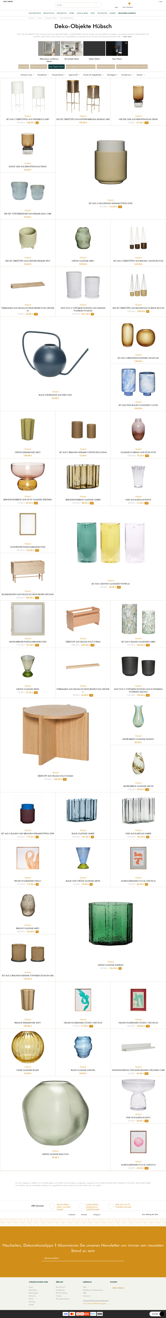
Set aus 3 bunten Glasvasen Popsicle (110, 584)
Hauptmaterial (57, 75)
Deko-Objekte (23, 67)
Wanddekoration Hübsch (106, 67)
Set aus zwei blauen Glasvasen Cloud (138, 405)
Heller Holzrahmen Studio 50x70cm (83, 1023)
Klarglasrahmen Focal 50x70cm (138, 881)
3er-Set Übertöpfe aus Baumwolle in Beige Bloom (138, 308)
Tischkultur (102, 13)
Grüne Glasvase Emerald (111, 965)
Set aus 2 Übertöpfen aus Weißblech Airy (27, 119)
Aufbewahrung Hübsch (39, 67)
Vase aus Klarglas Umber (138, 833)
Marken (113, 13)
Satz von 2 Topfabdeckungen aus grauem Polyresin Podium (83, 309)
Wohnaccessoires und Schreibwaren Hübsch (132, 67)
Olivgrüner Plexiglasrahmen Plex (27, 547)
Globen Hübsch (94, 59)
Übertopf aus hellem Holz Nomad (55, 776)
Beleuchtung (48, 13)
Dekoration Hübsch (51, 18)
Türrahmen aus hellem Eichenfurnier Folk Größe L (82, 690)
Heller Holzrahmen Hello (27, 881)
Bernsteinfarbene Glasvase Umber (83, 499)
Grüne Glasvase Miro (83, 261)
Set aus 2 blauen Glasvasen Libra (138, 642)
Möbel (71, 13)
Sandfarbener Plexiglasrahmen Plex (27, 642)
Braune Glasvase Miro (27, 928)
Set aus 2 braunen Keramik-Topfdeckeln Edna (83, 452)
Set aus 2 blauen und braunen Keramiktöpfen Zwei (27, 833)
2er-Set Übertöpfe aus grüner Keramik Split (27, 261)
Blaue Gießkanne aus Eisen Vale (55, 395)
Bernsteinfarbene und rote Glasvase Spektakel (27, 499)
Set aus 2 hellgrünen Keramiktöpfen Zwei (110, 203)
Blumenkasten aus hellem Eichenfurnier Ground (28, 594)
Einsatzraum (126, 75)
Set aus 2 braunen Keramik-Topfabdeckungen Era (28, 975)
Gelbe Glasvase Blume (27, 1070)
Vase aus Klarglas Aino (138, 1117)
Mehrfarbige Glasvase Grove (138, 786)
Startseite (31, 18)
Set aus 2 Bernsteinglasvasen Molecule (138, 358)
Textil (93, 13)
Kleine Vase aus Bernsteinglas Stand (28, 166)
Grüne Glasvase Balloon (55, 1154)
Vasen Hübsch (117, 59)
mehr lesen (127, 36)
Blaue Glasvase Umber (83, 833)
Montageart (111, 75)
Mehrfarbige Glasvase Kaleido (138, 739)
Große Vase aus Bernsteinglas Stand (138, 119)
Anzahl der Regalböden (92, 75)
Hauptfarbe (42, 75)
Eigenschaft (73, 75)
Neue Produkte (35, 13)
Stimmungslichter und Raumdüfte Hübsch (80, 67)
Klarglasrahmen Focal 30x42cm (138, 1165)
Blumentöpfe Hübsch (72, 59)
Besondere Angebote (127, 13)
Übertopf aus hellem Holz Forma (83, 642)
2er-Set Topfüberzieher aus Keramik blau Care (27, 214)
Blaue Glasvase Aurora (83, 1070)
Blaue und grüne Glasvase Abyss (83, 881)
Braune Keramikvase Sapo (28, 1023)
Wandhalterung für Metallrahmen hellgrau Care (138, 1070)
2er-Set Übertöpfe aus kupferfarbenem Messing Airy (83, 119)
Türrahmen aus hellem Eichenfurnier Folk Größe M (27, 309)
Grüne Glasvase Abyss (27, 689)
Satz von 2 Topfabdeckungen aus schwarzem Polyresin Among (138, 690)
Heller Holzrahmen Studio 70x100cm (138, 1023)
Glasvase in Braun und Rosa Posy (138, 452)
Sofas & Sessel (82, 13)
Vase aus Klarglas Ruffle (138, 499)
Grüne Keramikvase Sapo (28, 452)
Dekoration (62, 13)
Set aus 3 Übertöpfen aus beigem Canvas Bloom (138, 261)
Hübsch (39, 18)
